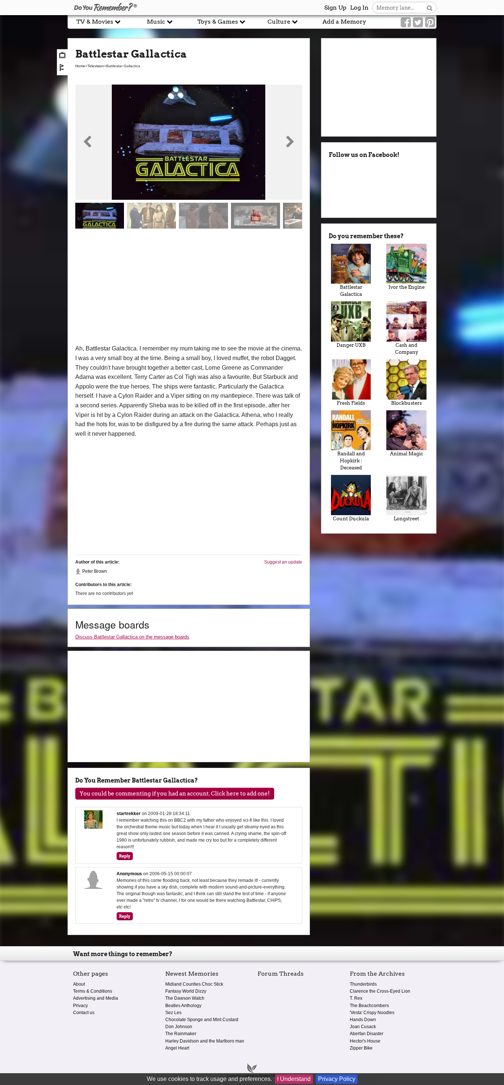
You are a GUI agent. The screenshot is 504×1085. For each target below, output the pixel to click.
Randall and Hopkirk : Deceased (351, 460)
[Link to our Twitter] (418, 22)
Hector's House (365, 1041)
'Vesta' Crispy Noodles (372, 1012)
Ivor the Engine (407, 287)
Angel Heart (177, 1048)
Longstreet (406, 518)
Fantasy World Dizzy (185, 991)
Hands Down (363, 1019)
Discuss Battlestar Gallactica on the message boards (132, 637)
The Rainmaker (180, 1033)
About (79, 984)
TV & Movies (95, 21)
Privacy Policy (336, 1079)
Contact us (83, 1012)
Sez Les (173, 1012)
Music (157, 21)
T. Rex (356, 998)
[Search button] (429, 7)
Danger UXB (351, 345)
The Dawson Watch (184, 998)
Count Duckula (351, 518)
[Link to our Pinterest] (430, 22)
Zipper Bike (361, 1048)
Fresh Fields (351, 403)
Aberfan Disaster (366, 1033)
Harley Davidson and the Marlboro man (204, 1041)
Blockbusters (406, 403)
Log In (359, 7)
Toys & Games (218, 21)
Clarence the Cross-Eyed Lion (380, 991)
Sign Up (335, 7)
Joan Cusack (363, 1026)
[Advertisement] (188, 288)
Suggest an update (283, 562)
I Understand (294, 1079)
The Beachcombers (369, 1005)
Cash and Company (406, 348)
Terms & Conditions (92, 991)
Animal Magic (406, 453)
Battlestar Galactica (351, 290)
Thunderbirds (363, 984)
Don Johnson (178, 1026)
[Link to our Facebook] (406, 22)
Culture (279, 21)
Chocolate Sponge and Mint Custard (201, 1019)
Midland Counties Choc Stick (194, 984)
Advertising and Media (95, 998)
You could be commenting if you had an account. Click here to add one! (175, 793)
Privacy (80, 1005)
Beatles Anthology (183, 1005)
